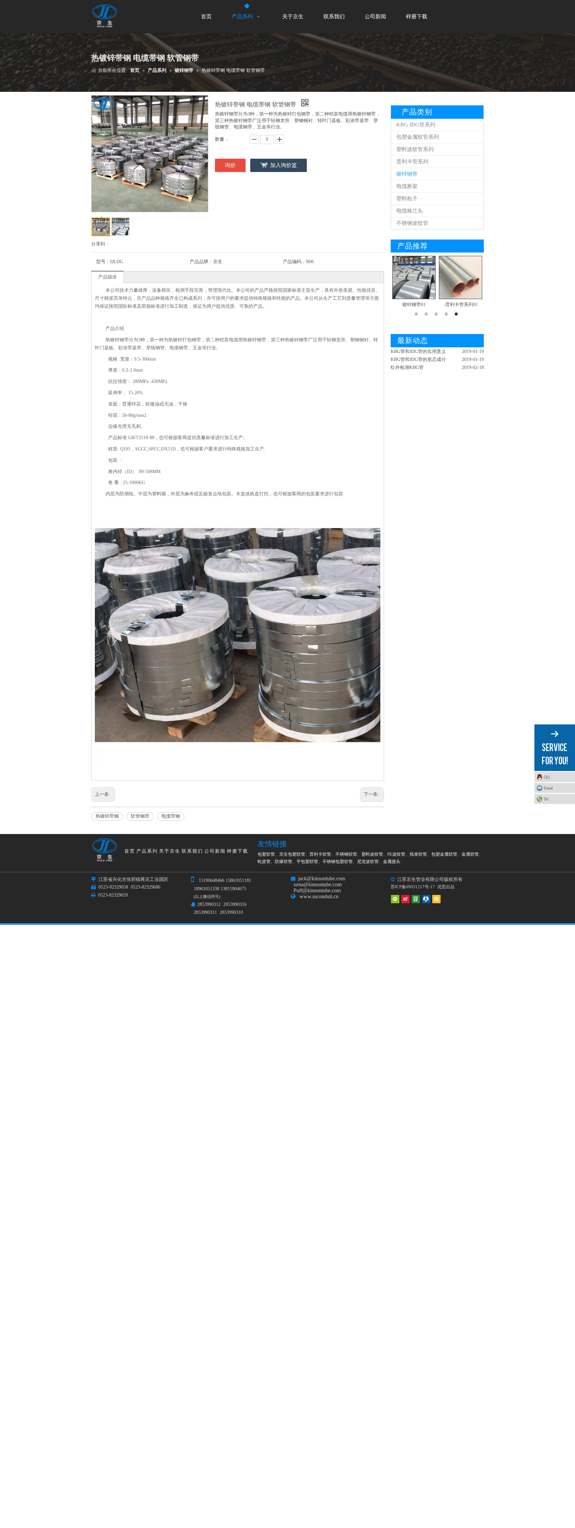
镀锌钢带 (407, 174)
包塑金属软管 (444, 854)
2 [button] (427, 314)
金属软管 (470, 854)
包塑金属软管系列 (417, 137)
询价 (230, 165)
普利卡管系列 (412, 161)
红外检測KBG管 (407, 354)
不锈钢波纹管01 (460, 304)
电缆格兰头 (409, 211)
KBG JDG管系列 (415, 124)
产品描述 (107, 276)
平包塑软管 (307, 861)
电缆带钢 (170, 816)
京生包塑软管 (292, 854)
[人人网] (426, 899)
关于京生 (169, 851)
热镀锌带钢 (107, 816)
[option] (414, 282)
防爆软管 (283, 861)
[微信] (395, 899)
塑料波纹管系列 (415, 149)
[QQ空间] (436, 899)
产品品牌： (201, 261)
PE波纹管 (396, 854)
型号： (103, 261)
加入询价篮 (283, 165)
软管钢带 (140, 816)
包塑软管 (266, 854)
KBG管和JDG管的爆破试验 (418, 362)
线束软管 (418, 854)
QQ (547, 776)
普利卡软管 (320, 854)
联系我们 (192, 851)
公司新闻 (215, 851)
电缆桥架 (407, 186)
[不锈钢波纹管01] (460, 277)
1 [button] (417, 314)
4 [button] (447, 314)
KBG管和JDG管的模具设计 (418, 370)
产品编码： (294, 261)
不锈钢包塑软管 (337, 861)
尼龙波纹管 (368, 861)
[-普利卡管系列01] (414, 277)
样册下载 (237, 851)
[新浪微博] (405, 899)
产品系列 (147, 851)
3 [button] (437, 314)
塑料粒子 (407, 198)
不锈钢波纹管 (412, 223)
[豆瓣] (416, 899)
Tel (546, 798)
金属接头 (391, 861)
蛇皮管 (264, 861)
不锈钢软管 (346, 854)
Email (548, 787)
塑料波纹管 (372, 854)
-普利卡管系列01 (414, 304)
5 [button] (457, 314)
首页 (129, 851)
